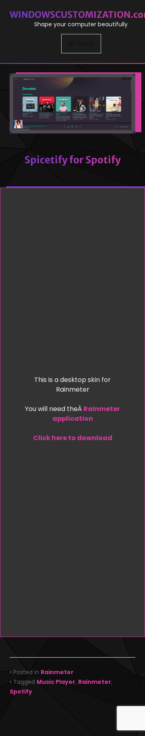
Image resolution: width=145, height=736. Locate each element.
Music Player (56, 682)
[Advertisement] (72, 284)
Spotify (21, 691)
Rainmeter (57, 672)
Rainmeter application (86, 413)
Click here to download (72, 438)
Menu (85, 43)
